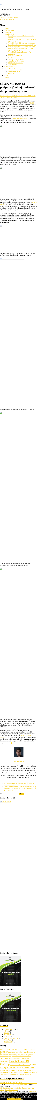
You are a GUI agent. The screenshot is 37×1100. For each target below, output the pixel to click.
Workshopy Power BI (15, 70)
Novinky (19, 96)
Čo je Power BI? (9, 30)
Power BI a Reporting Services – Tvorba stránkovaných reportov (20, 49)
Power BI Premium (24, 1065)
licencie (24, 1056)
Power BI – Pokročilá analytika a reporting (21, 43)
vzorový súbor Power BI (20, 119)
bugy (25, 1049)
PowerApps (7, 1040)
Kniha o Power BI (9, 66)
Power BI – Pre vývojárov (16, 59)
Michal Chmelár (5, 96)
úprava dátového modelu (23, 1074)
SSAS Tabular (9, 1072)
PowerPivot (19, 1067)
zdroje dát (8, 1074)
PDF (20, 1058)
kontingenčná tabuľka (17, 1056)
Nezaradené (7, 1034)
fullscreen (6, 1054)
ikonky (22, 1054)
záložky (13, 1074)
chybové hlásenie (31, 1049)
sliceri (32, 103)
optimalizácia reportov (14, 1058)
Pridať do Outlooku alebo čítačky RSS (12, 1082)
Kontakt (6, 77)
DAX (8, 1052)
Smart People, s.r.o (22, 1084)
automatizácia (21, 1049)
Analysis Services (9, 1029)
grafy (19, 1054)
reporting (9, 97)
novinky (33, 96)
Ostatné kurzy (12, 64)
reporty (25, 1070)
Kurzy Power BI (9, 34)
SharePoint (30, 1070)
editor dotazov (32, 1052)
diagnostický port (14, 1052)
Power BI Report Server (11, 1038)
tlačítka (15, 1072)
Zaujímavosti (8, 1042)
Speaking (11, 73)
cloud (2, 1052)
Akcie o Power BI (9, 68)
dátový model (24, 1052)
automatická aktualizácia (8, 1049)
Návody (12, 96)
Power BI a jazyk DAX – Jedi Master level (21, 46)
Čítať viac (18, 1099)
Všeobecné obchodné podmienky (10, 1088)
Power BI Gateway (14, 1065)
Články (6, 29)
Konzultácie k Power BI (15, 63)
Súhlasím (10, 1099)
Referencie (7, 75)
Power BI (3, 97)
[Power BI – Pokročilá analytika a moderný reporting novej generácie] (1, 4)
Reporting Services (18, 1070)
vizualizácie (20, 1072)
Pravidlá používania (11, 1090)
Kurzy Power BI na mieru (16, 61)
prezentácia (2, 1070)
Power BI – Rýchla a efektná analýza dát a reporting (9, 18)
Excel (2, 1054)
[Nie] (22, 1099)
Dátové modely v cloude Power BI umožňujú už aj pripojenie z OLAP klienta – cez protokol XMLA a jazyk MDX (20, 788)
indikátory (2, 1056)
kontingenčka (8, 1056)
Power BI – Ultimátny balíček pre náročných (22, 45)
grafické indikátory (13, 1054)
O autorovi (7, 32)
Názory (6, 1033)
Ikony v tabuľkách (28, 1054)
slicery (15, 97)
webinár (26, 1072)
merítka (28, 1056)
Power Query (29, 1067)
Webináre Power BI (14, 72)
